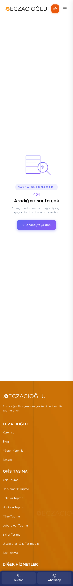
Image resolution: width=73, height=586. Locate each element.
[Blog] (55, 8)
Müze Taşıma (11, 516)
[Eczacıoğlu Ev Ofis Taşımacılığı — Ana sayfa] (24, 396)
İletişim (7, 460)
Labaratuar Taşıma (15, 525)
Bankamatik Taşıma (16, 489)
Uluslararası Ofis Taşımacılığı (21, 543)
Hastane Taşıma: (14, 507)
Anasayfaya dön (38, 225)
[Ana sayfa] (25, 8)
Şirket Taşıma (11, 534)
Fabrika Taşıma (13, 498)
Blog (6, 441)
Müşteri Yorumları (14, 450)
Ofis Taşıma (10, 480)
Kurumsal (9, 432)
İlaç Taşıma (10, 553)
